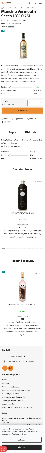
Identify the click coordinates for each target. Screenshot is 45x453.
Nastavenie (21, 440)
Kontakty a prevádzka (11, 394)
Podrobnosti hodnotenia (11, 23)
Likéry (32, 152)
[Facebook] (5, 368)
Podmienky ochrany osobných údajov (16, 390)
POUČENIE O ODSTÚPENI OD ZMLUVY (17, 407)
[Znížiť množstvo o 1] (29, 103)
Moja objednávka (8, 404)
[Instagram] (10, 368)
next (42, 195)
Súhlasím (22, 447)
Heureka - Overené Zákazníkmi (14, 397)
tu (24, 434)
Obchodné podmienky (11, 387)
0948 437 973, (34, 361)
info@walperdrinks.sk (16, 356)
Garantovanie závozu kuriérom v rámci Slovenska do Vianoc (21, 419)
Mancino (11, 26)
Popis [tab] (12, 132)
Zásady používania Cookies (12, 401)
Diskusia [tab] (30, 132)
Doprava (5, 383)
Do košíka (22, 110)
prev (2, 195)
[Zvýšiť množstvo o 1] (41, 103)
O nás (4, 380)
